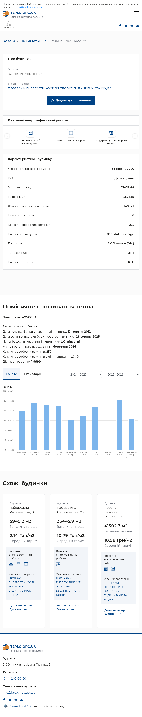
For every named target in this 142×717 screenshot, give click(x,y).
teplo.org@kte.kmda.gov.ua (26, 7)
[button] (134, 136)
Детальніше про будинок (21, 607)
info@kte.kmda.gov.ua (19, 692)
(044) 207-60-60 (14, 678)
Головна (9, 41)
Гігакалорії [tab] (32, 374)
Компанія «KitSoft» (22, 706)
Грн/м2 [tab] (11, 374)
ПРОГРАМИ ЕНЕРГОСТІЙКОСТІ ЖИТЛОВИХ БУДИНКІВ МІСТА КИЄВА (60, 88)
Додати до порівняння (73, 100)
